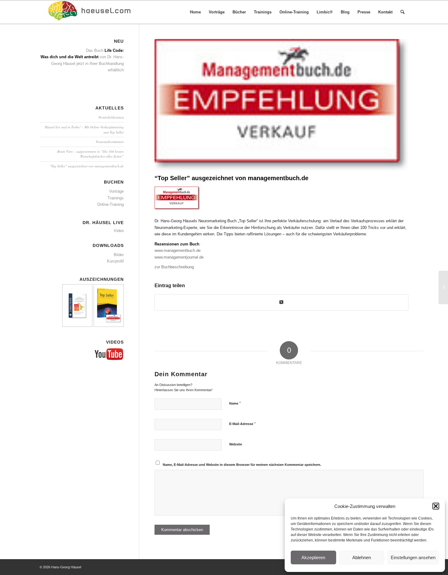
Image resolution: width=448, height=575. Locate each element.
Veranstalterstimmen (110, 141)
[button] (436, 506)
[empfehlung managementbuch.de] (281, 105)
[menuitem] (195, 12)
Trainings (116, 198)
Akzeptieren (313, 557)
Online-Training (110, 204)
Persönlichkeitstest (111, 117)
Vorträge (116, 191)
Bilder (119, 254)
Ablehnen (361, 557)
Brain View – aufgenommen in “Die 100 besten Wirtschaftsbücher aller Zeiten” (90, 154)
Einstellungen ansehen (413, 557)
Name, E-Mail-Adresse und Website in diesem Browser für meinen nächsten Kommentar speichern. (242, 464)
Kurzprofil (115, 261)
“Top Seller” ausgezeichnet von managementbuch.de (86, 166)
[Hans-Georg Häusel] (85, 12)
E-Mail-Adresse (242, 423)
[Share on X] (281, 302)
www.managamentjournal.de (179, 257)
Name (235, 403)
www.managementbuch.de (178, 250)
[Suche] (402, 12)
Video (119, 230)
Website (235, 444)
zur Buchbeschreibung (174, 267)
